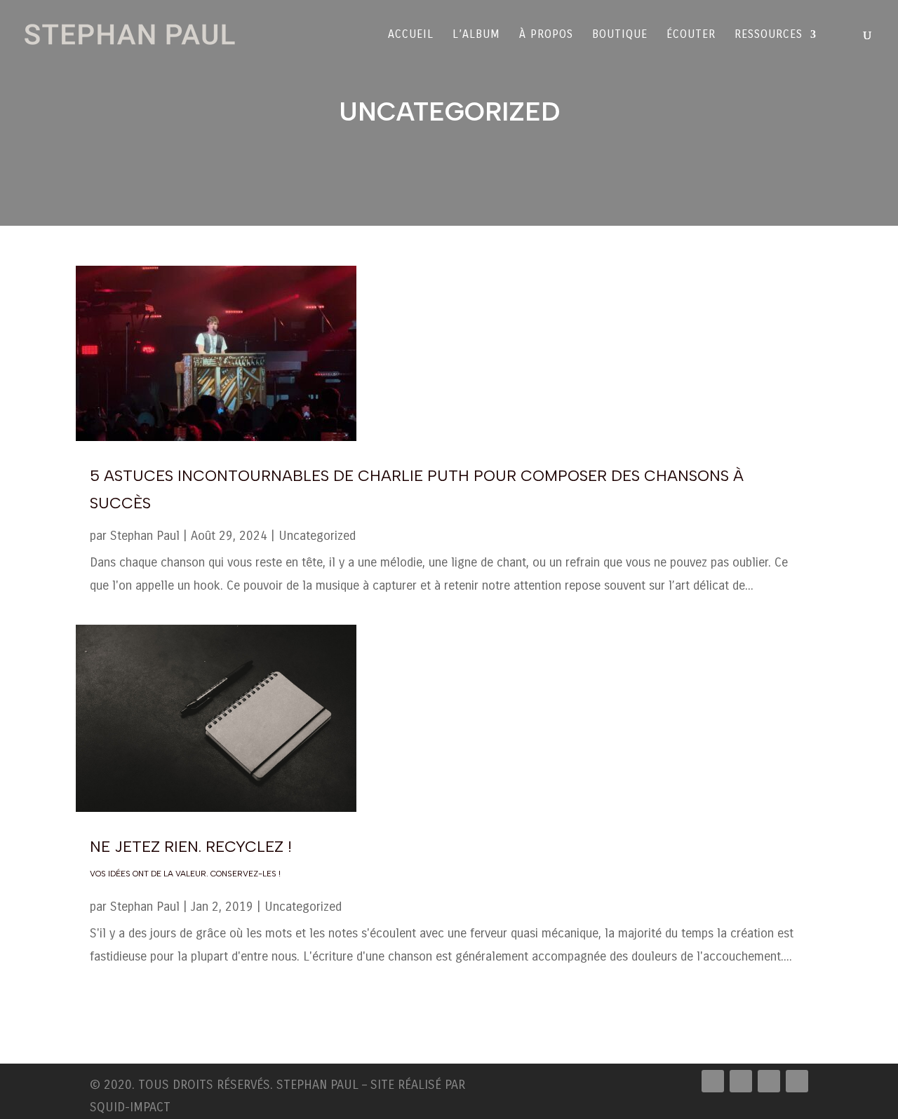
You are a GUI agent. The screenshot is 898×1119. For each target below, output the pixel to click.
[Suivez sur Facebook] (713, 1081)
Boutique (620, 35)
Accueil (411, 35)
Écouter (691, 35)
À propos (546, 35)
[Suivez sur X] (741, 1081)
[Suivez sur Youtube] (797, 1081)
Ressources (769, 35)
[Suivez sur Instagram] (769, 1081)
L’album (476, 35)
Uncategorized (317, 535)
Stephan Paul (145, 535)
